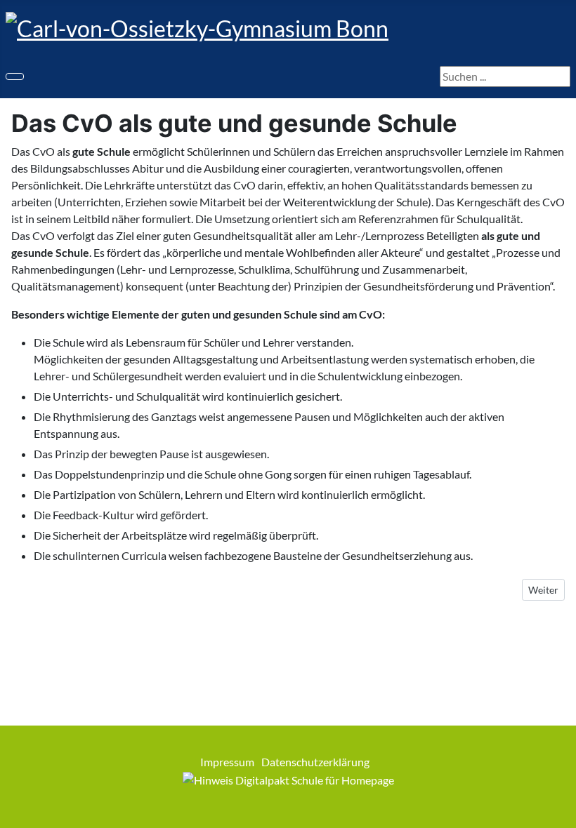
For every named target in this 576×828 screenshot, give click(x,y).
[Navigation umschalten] (15, 76)
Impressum (227, 761)
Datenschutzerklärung (315, 761)
